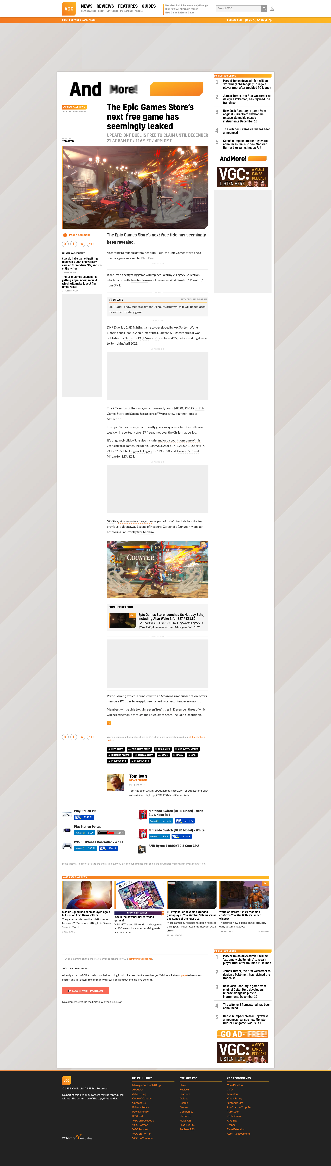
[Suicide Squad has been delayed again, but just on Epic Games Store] (87, 895)
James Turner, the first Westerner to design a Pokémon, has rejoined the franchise (246, 100)
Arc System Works (186, 327)
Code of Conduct (142, 1098)
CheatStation (235, 1085)
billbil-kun (156, 253)
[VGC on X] (254, 20)
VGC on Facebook (143, 1120)
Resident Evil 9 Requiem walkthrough (186, 5)
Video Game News (76, 107)
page (184, 975)
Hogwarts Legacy (140, 451)
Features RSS (187, 1124)
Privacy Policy (140, 1107)
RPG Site (232, 1120)
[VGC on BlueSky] (258, 20)
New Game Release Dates (179, 13)
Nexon (128, 338)
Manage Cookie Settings (146, 1085)
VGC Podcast (140, 1129)
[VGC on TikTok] (266, 20)
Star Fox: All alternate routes (181, 9)
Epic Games (164, 749)
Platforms (185, 1116)
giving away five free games (135, 521)
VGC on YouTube (142, 1138)
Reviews (105, 6)
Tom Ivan (68, 141)
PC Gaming (126, 11)
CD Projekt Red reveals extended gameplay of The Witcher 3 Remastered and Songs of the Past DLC (192, 915)
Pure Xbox (233, 1111)
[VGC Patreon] (246, 20)
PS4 (146, 338)
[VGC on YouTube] (262, 20)
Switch (115, 343)
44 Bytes (84, 1136)
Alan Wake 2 (156, 446)
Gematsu (232, 1093)
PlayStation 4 (118, 761)
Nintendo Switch (120, 755)
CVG (230, 1089)
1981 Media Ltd (74, 1088)
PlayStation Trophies (239, 1107)
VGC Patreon (140, 1124)
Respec (231, 1124)
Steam (134, 413)
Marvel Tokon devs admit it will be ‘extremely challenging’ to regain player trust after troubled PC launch (247, 85)
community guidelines (140, 958)
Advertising (139, 1093)
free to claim (139, 280)
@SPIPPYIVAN (137, 784)
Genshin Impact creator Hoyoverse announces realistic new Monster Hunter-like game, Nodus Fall (245, 145)
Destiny (167, 275)
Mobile (139, 11)
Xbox (101, 11)
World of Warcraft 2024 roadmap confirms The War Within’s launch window (240, 915)
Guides (149, 6)
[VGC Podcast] (250, 20)
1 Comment (263, 931)
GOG (110, 521)
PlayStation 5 (141, 761)
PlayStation (88, 11)
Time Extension (236, 1129)
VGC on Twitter (141, 1133)
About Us (138, 1089)
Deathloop (194, 715)
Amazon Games (145, 755)
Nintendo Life (235, 1102)
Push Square (234, 1116)
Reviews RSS (187, 1129)
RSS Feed (137, 1116)
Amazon (166, 696)
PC (140, 338)
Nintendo (112, 11)
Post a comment (79, 235)
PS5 (157, 338)
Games (184, 1107)
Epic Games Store (181, 253)
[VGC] (69, 9)
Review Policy (140, 1111)
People (184, 1102)
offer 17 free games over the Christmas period (166, 432)
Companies (186, 1111)
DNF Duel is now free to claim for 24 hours (137, 307)
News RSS (185, 1120)
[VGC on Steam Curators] (270, 20)
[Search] (264, 8)
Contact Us (139, 1102)
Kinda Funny (234, 1098)
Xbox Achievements (238, 1133)
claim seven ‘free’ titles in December (163, 709)
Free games (117, 749)
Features (128, 6)
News (86, 6)
